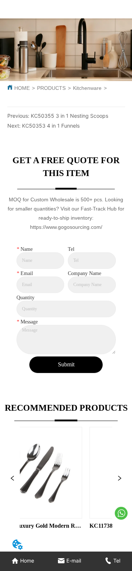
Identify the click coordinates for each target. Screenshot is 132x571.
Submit (66, 364)
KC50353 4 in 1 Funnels (51, 125)
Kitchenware (87, 88)
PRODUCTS (51, 88)
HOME (22, 88)
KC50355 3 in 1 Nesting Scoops (69, 116)
